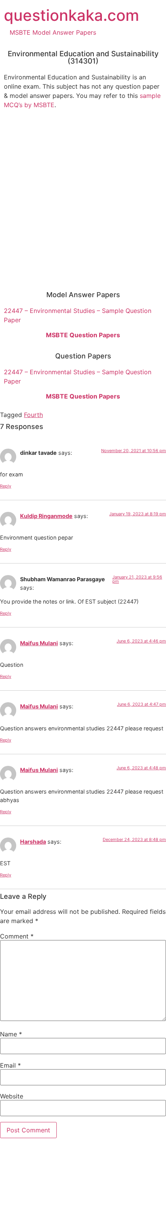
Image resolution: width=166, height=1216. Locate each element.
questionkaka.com (71, 15)
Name (11, 1034)
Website (11, 1096)
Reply (5, 486)
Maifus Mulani (39, 643)
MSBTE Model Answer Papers (53, 32)
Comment (17, 936)
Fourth (33, 415)
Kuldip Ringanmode (46, 516)
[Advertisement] (83, 198)
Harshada (33, 841)
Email (10, 1065)
